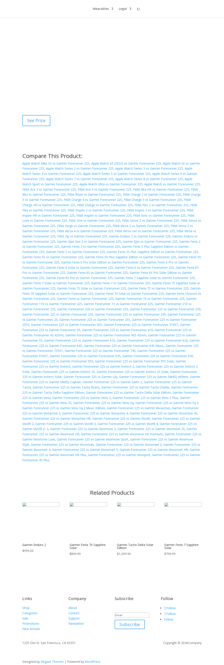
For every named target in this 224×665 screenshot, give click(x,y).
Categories (30, 613)
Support (74, 618)
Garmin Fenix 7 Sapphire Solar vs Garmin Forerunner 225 (154, 278)
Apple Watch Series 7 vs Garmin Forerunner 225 (80, 179)
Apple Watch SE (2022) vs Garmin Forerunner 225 (126, 163)
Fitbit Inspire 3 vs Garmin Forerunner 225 (156, 210)
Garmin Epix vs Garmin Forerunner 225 (150, 241)
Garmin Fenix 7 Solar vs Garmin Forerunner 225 (55, 283)
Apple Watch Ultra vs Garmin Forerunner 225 (111, 184)
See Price (36, 120)
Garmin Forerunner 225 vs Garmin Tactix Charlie (135, 387)
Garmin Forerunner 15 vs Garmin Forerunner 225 (118, 304)
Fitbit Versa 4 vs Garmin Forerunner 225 (85, 231)
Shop (26, 608)
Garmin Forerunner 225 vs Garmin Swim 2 (112, 382)
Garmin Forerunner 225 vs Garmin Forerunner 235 (57, 314)
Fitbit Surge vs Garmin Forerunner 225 (84, 226)
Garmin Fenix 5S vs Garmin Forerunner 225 (52, 257)
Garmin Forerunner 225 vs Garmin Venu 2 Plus (145, 398)
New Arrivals (31, 629)
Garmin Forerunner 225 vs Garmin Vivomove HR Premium (122, 434)
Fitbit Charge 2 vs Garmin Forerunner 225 (152, 194)
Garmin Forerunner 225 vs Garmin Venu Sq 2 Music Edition (63, 408)
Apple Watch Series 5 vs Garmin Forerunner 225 (116, 174)
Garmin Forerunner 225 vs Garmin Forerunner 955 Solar (134, 361)
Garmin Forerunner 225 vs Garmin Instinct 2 (103, 366)
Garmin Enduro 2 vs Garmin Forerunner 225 (140, 236)
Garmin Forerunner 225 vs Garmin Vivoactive (138, 408)
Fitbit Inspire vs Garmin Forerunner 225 (103, 215)
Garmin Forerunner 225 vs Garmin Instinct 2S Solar (132, 372)
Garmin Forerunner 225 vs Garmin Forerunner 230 (165, 309)
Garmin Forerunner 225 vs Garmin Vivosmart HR (154, 449)
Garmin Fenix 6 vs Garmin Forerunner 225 (144, 267)
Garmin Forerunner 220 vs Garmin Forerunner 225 (92, 309)
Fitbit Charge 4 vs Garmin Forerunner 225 (93, 200)
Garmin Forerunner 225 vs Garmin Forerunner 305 (66, 325)
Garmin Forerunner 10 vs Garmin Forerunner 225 (149, 299)
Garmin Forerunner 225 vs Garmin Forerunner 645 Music (124, 346)
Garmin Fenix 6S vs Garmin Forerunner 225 (97, 272)
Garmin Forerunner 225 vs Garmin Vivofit (121, 418)
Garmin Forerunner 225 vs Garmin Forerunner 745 (100, 351)
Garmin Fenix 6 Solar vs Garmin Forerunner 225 (79, 267)
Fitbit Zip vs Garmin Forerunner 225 (82, 236)
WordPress (92, 662)
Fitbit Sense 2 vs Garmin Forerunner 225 (150, 220)
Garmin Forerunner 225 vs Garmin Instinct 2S (63, 372)
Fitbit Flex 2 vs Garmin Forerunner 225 (162, 205)
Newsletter (76, 623)
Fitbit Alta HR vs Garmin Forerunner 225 (161, 189)
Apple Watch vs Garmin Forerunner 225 (172, 184)
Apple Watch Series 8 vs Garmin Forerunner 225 (149, 179)
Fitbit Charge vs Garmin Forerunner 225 (105, 205)
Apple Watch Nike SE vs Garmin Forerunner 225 (55, 163)
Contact (74, 613)
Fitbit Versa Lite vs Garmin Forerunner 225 (145, 231)
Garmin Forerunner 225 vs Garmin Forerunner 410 (117, 330)
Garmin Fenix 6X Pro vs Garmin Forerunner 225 (79, 278)
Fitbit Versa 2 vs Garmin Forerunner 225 (141, 226)
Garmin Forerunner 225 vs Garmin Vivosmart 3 (129, 444)
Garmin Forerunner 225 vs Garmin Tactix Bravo (66, 387)
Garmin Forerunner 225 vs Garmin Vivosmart (62, 444)
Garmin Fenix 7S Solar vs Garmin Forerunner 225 (91, 288)
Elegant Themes (52, 662)
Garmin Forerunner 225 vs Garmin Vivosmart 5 (85, 449)
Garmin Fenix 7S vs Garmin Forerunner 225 (158, 288)
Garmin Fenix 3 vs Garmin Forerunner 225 (90, 246)
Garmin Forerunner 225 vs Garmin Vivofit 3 (65, 424)
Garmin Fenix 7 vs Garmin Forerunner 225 (120, 283)
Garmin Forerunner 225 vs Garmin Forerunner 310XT (141, 325)
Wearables (101, 9)
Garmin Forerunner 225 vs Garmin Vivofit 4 (128, 424)
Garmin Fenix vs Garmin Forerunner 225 (85, 299)
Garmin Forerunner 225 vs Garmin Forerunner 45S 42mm (105, 335)
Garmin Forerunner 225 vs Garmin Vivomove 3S (151, 429)
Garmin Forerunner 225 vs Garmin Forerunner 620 (152, 340)
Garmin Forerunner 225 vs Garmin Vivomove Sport (92, 439)
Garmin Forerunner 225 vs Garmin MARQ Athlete (153, 377)
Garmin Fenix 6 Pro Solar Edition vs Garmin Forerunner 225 (103, 262)
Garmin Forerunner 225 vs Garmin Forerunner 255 (94, 320)
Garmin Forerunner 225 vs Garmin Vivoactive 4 (95, 413)
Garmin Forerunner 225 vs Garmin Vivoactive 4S (163, 413)
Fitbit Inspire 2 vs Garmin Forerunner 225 (96, 210)
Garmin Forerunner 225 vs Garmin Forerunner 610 (79, 340)
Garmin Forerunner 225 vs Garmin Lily (90, 377)
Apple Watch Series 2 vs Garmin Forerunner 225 (80, 168)
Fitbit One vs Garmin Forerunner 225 (94, 220)
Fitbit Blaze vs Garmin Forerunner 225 (94, 194)
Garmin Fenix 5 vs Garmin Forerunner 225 (75, 252)
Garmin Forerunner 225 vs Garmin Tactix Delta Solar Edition (128, 392)
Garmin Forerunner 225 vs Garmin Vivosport (119, 455)
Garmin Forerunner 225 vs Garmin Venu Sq (103, 403)
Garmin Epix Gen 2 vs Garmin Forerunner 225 (89, 241)
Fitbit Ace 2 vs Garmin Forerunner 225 (49, 189)
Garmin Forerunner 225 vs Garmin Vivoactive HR (56, 418)
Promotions (30, 623)
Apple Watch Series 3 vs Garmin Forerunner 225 (149, 168)
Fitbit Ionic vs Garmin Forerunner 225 (159, 215)
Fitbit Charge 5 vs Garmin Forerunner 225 (153, 200)
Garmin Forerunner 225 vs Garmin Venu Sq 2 (166, 403)
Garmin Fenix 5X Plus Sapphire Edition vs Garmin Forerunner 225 (130, 257)
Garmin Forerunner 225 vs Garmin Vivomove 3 (83, 429)
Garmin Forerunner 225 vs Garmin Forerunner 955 (57, 361)
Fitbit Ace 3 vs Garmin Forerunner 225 (104, 189)
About (72, 608)
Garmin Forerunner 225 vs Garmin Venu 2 (81, 398)
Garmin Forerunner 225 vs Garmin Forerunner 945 (157, 356)
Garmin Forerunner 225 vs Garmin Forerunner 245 (130, 314)
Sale (25, 618)
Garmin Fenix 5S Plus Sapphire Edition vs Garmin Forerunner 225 (152, 252)
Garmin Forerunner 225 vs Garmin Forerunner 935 (85, 356)
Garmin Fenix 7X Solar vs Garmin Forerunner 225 (129, 293)
